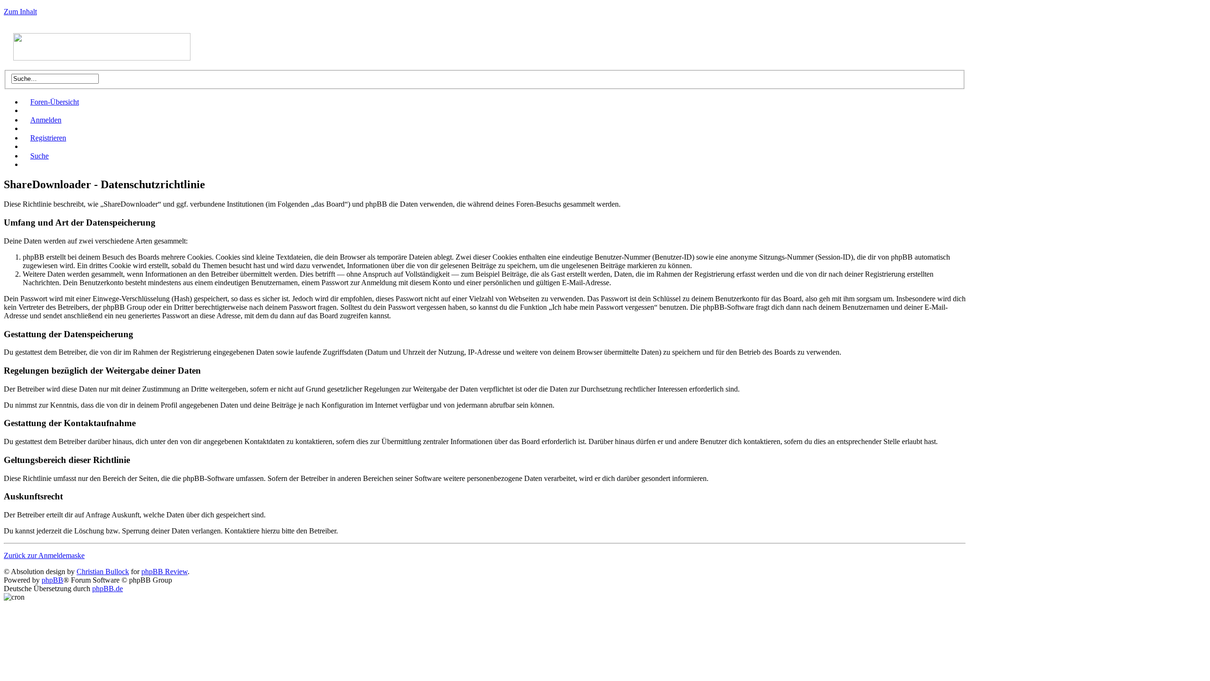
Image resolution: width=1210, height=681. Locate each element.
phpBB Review (164, 572)
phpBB (52, 580)
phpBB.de (107, 589)
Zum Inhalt (20, 12)
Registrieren (48, 138)
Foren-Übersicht (54, 102)
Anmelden (45, 120)
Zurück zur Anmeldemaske (44, 555)
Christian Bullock (103, 572)
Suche (39, 156)
